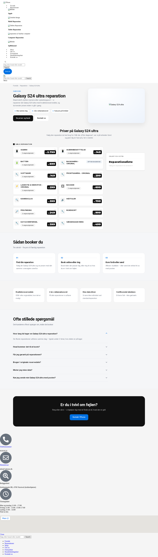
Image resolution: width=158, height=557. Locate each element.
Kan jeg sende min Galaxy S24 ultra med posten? (34, 378)
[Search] (5, 62)
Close (2, 534)
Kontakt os (41, 118)
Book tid (7, 71)
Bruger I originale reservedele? (27, 362)
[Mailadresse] (6, 457)
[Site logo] (6, 2)
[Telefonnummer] (6, 439)
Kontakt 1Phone (79, 417)
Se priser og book (23, 118)
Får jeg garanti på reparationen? (27, 355)
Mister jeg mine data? (22, 370)
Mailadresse (4, 465)
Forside (15, 86)
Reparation (23, 86)
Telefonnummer (6, 447)
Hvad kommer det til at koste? (26, 347)
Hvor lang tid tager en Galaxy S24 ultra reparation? (35, 334)
